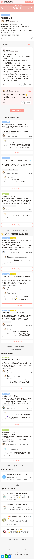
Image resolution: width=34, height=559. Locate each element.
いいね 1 (29, 84)
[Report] (25, 38)
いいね (30, 38)
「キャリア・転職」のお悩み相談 (18, 11)
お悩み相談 (7, 11)
